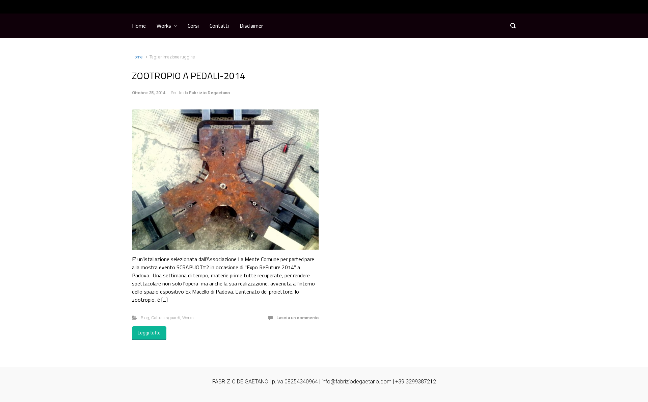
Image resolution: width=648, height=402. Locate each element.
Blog (145, 317)
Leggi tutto (149, 332)
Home (139, 26)
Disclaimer (251, 26)
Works (164, 26)
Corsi (193, 26)
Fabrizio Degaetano (209, 92)
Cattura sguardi (165, 317)
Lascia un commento (297, 317)
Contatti (219, 26)
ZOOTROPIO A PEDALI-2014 (188, 75)
